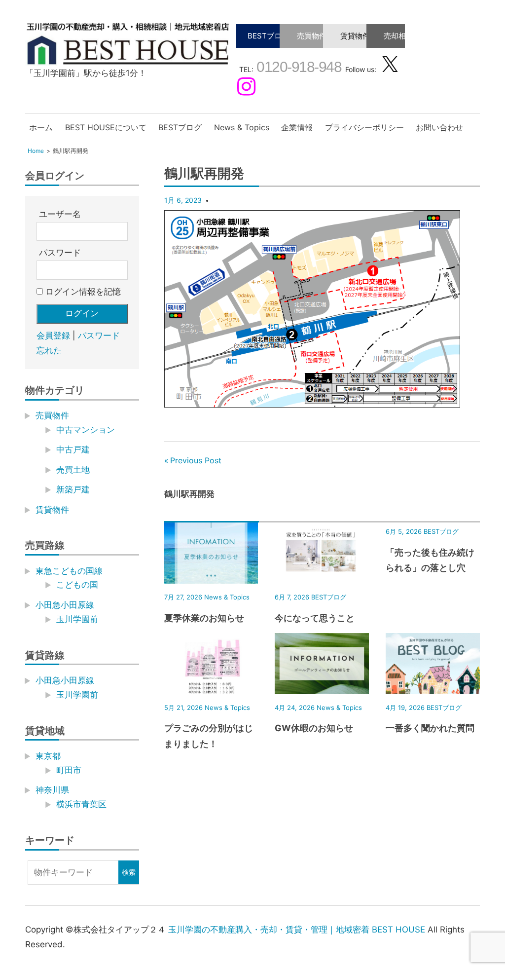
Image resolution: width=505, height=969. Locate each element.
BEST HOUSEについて (105, 127)
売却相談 (398, 35)
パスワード (60, 253)
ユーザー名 (60, 214)
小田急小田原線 (65, 605)
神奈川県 (52, 790)
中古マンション (85, 430)
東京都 (48, 756)
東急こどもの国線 (69, 571)
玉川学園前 (77, 619)
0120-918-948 (297, 67)
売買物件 (311, 35)
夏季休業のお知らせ (204, 618)
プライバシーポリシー (364, 127)
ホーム (41, 127)
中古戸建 (73, 449)
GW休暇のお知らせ (314, 728)
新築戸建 (73, 489)
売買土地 (73, 470)
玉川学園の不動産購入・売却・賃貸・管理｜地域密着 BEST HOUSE (296, 929)
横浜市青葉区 (81, 804)
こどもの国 (77, 585)
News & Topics (241, 127)
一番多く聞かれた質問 (430, 728)
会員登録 (53, 335)
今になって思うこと (315, 618)
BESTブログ (268, 35)
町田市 (68, 770)
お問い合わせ (439, 127)
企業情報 (297, 127)
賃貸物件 (355, 35)
